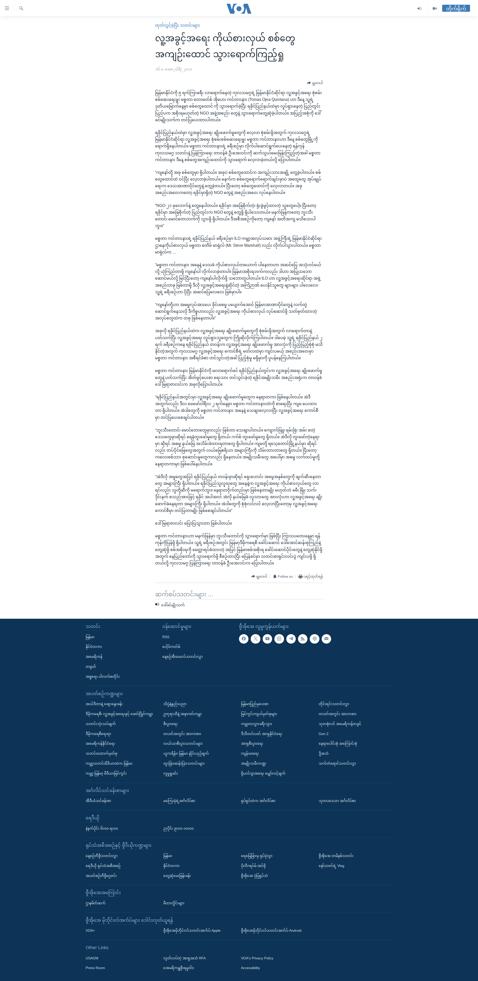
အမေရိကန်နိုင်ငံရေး (100, 743)
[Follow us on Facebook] (243, 638)
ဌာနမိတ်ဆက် (96, 903)
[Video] (434, 8)
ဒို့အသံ (324, 753)
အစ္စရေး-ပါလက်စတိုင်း (103, 676)
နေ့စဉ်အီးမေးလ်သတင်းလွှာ (182, 657)
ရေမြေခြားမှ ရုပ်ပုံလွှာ (256, 856)
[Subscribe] (326, 638)
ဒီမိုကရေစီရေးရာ (98, 734)
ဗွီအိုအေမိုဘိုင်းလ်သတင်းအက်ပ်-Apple (192, 930)
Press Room (95, 968)
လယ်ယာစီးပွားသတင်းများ (183, 743)
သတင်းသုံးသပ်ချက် (101, 724)
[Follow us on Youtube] (267, 638)
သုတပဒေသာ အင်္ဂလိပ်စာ (337, 801)
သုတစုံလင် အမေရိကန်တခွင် (340, 724)
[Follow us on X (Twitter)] (255, 638)
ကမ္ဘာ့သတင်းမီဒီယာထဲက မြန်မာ (109, 763)
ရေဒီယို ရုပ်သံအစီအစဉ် (103, 866)
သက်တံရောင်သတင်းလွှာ (337, 763)
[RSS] (302, 638)
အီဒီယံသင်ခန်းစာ (98, 801)
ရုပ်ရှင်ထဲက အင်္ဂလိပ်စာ (258, 801)
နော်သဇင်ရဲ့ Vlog (331, 866)
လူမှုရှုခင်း (170, 773)
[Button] (315, 83)
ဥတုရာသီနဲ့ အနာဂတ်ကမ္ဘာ (182, 714)
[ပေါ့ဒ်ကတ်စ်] (314, 638)
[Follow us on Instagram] (279, 638)
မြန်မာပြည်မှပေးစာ (254, 704)
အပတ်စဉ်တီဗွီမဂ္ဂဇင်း (101, 875)
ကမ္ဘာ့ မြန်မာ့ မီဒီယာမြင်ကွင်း (106, 773)
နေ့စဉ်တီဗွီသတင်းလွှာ (102, 856)
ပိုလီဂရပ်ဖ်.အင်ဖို (253, 866)
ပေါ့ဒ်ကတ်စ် (171, 647)
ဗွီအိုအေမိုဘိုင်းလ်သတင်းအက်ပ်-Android (271, 930)
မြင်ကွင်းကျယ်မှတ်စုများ (259, 714)
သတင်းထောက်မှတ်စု (101, 753)
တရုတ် (91, 667)
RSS (165, 637)
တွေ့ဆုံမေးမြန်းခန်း (177, 875)
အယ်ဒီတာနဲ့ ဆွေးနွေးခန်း (104, 704)
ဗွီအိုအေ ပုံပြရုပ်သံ (254, 875)
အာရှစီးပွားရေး (252, 743)
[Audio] (419, 8)
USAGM (92, 958)
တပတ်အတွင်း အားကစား (182, 734)
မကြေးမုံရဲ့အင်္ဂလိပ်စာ (179, 801)
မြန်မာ (90, 637)
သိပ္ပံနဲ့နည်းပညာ (174, 704)
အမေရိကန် (94, 657)
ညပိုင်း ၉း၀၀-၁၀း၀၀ (178, 828)
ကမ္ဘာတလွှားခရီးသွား (256, 724)
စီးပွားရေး (170, 724)
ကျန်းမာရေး (250, 753)
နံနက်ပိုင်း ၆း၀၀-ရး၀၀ (102, 828)
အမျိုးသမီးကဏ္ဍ (253, 763)
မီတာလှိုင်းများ (173, 903)
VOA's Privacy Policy (257, 958)
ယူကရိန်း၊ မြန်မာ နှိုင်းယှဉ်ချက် (186, 753)
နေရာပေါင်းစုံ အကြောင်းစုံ (338, 743)
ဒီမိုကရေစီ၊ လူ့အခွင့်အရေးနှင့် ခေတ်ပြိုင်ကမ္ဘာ (119, 714)
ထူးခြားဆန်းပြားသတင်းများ (184, 763)
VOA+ (90, 930)
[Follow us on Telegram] (291, 638)
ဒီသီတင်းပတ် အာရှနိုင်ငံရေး (261, 734)
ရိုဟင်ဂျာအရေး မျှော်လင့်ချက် (263, 773)
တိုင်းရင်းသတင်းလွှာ (334, 704)
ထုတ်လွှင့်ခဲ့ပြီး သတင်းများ (177, 25)
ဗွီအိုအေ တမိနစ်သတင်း (336, 856)
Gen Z (324, 734)
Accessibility (250, 968)
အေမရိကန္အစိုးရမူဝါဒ (178, 968)
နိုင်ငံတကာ (94, 647)
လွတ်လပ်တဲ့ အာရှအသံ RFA (184, 958)
